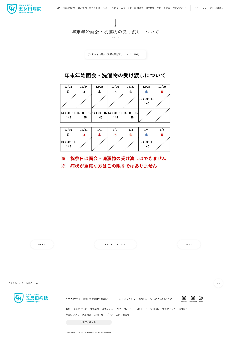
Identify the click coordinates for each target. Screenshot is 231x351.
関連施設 (86, 314)
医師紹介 (183, 309)
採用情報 (150, 8)
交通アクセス (163, 8)
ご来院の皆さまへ (89, 322)
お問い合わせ (179, 8)
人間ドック (126, 8)
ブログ (109, 314)
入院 (105, 8)
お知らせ (98, 314)
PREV (42, 244)
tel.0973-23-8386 (209, 8)
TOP (57, 8)
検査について (72, 314)
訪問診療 (138, 8)
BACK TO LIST (115, 244)
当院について (68, 8)
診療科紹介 (94, 8)
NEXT (189, 244)
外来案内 (82, 8)
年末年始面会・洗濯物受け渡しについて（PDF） (116, 54)
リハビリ (114, 8)
